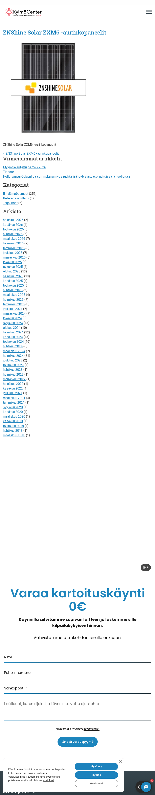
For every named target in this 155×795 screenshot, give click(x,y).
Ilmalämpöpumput (15, 194)
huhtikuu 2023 (13, 370)
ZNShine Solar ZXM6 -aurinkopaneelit (32, 153)
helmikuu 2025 (13, 300)
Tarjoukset (10, 203)
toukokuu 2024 (13, 342)
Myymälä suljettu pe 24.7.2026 (24, 167)
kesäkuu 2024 (13, 337)
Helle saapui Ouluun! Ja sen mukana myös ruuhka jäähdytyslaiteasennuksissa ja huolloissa (66, 176)
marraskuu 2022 (14, 379)
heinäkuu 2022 (13, 384)
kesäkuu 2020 (13, 412)
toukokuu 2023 (13, 365)
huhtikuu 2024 (13, 346)
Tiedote (8, 172)
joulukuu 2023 (12, 360)
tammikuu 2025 (14, 304)
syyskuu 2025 (13, 267)
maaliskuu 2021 (14, 398)
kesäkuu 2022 (13, 388)
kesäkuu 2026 (13, 225)
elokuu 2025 (11, 271)
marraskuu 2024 (14, 313)
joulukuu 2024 (12, 309)
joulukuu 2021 (12, 393)
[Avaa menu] (148, 12)
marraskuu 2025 (14, 257)
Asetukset (96, 783)
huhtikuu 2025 (13, 290)
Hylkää (96, 775)
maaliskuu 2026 (14, 239)
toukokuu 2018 (13, 426)
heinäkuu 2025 (13, 276)
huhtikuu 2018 (13, 431)
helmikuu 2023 (13, 374)
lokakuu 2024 (12, 318)
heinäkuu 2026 (13, 220)
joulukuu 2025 (12, 253)
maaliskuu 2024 (14, 351)
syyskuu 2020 (13, 407)
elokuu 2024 (11, 328)
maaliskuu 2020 (14, 416)
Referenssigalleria (16, 198)
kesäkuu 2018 (13, 421)
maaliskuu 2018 (14, 435)
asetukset (48, 780)
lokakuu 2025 (12, 262)
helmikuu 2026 (13, 243)
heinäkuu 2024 (13, 332)
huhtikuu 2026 (13, 234)
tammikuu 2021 (14, 402)
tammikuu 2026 (14, 248)
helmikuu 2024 (13, 356)
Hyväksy (96, 766)
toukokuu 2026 (13, 229)
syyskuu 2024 (13, 323)
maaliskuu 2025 (14, 295)
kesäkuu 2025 (13, 281)
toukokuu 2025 (13, 285)
